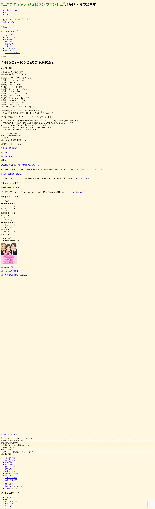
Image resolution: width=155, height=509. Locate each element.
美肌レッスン (10, 50)
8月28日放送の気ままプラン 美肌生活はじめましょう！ (22, 165)
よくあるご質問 (11, 478)
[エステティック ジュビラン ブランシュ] (32, 4)
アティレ (8, 497)
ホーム (7, 14)
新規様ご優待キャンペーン (11, 187)
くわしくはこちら (95, 169)
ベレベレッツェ (11, 502)
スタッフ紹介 (10, 48)
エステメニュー (11, 37)
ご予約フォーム (11, 488)
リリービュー (10, 506)
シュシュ (8, 499)
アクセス (8, 46)
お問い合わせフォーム (13, 486)
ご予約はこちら (11, 10)
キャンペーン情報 (12, 473)
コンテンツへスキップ (9, 31)
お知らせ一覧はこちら (9, 148)
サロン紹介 (9, 42)
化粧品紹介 (9, 39)
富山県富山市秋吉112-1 (9, 22)
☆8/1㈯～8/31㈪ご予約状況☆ (12, 174)
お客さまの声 (10, 44)
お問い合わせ (10, 12)
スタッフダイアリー (12, 53)
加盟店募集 (9, 484)
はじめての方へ (11, 35)
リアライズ (9, 504)
